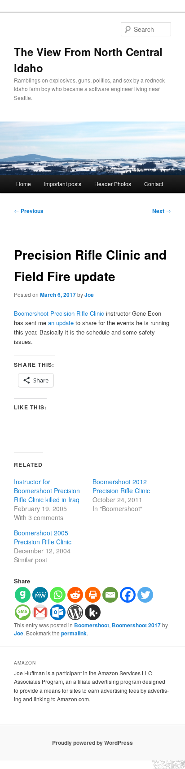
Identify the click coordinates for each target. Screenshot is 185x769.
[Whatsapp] (58, 595)
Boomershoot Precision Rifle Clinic (59, 313)
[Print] (93, 595)
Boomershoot (91, 625)
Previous (29, 211)
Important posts (62, 183)
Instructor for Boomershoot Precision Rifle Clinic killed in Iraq (47, 490)
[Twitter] (145, 595)
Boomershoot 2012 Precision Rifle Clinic (121, 486)
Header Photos (112, 183)
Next (161, 211)
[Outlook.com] (58, 612)
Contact (153, 183)
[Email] (110, 595)
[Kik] (93, 612)
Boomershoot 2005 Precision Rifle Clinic (42, 537)
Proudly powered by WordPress (92, 743)
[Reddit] (75, 595)
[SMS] (23, 612)
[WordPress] (75, 612)
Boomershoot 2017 (136, 625)
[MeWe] (40, 595)
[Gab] (23, 595)
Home (23, 183)
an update (61, 322)
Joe (89, 295)
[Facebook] (128, 595)
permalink (74, 633)
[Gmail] (40, 612)
